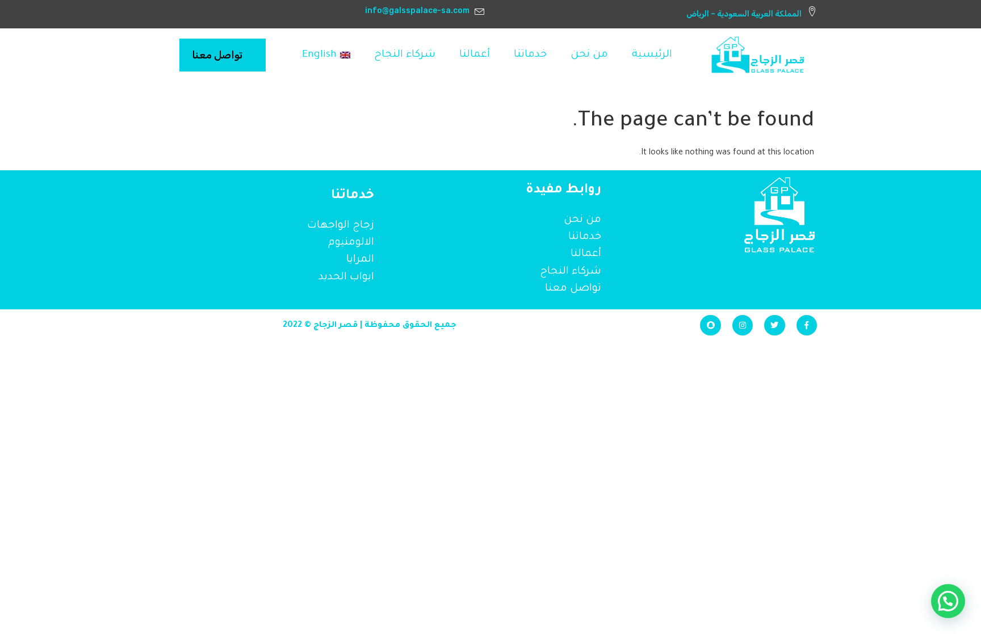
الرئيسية (652, 55)
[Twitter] (774, 325)
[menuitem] (326, 55)
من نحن (589, 55)
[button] (948, 601)
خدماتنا (530, 55)
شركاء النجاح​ (404, 55)
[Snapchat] (710, 325)
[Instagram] (742, 325)
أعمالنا (474, 55)
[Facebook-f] (806, 325)
